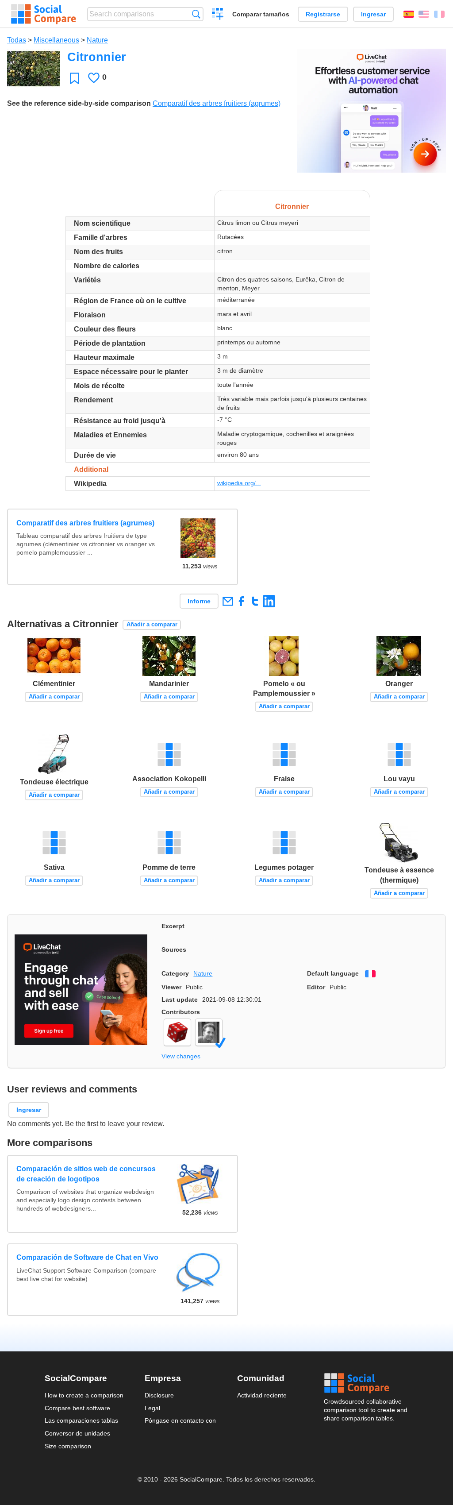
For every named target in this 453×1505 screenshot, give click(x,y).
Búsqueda (196, 14)
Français (439, 14)
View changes (180, 1056)
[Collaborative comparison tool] (43, 14)
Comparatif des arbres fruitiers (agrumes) (216, 103)
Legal (152, 1408)
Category (175, 973)
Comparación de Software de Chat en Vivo (87, 1257)
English (423, 14)
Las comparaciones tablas (81, 1420)
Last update (179, 999)
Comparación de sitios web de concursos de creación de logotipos (86, 1173)
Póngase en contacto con (180, 1420)
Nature (97, 40)
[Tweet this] (255, 601)
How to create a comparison (84, 1395)
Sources (173, 949)
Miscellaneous (56, 40)
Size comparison (68, 1446)
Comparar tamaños (260, 14)
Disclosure (159, 1395)
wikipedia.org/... (239, 482)
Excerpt (172, 926)
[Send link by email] (228, 601)
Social (366, 1383)
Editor (316, 987)
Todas (16, 40)
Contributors (180, 1011)
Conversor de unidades (77, 1433)
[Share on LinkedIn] (269, 601)
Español (408, 14)
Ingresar (373, 14)
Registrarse (323, 14)
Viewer (171, 987)
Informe (199, 601)
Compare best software (77, 1408)
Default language (333, 973)
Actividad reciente (262, 1395)
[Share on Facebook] (241, 601)
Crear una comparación (218, 15)
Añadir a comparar (152, 624)
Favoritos (75, 78)
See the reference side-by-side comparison (79, 103)
